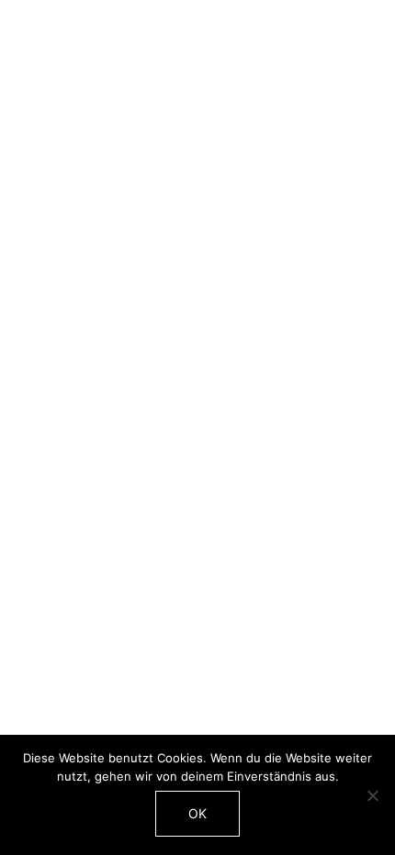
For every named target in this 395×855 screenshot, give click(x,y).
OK (197, 813)
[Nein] (372, 795)
